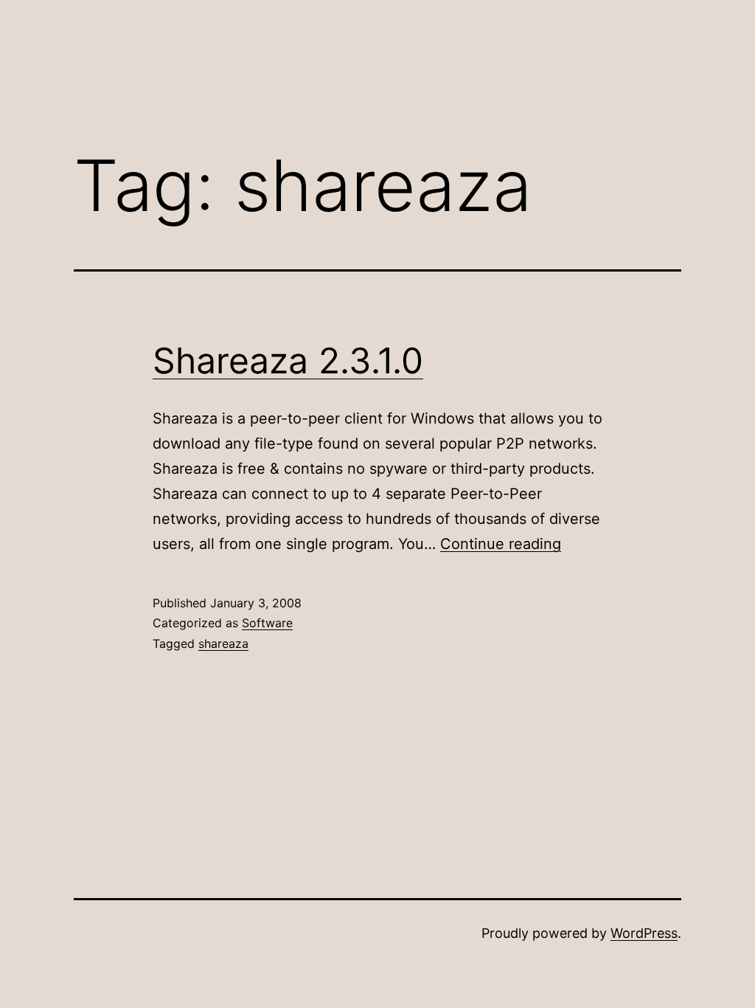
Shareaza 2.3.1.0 (288, 360)
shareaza (223, 643)
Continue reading (500, 544)
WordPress (644, 933)
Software (267, 622)
